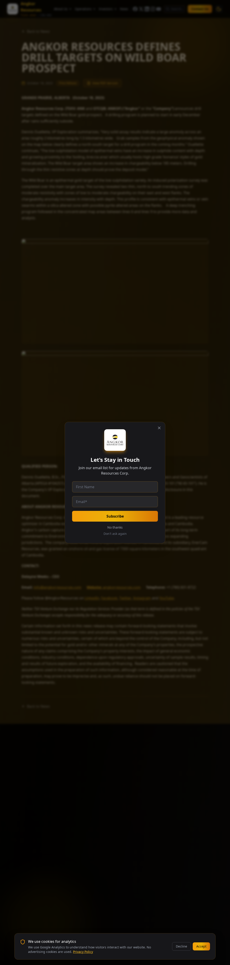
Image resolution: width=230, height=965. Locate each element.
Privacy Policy (83, 952)
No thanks (115, 527)
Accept (201, 946)
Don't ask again (115, 533)
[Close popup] (159, 428)
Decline (181, 946)
